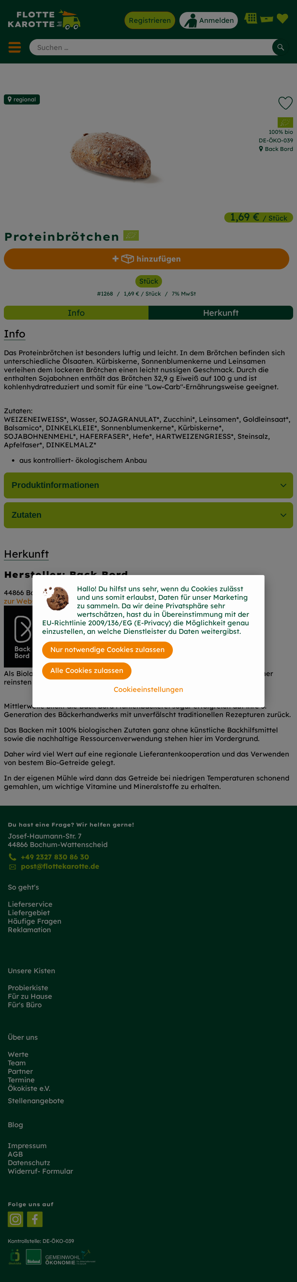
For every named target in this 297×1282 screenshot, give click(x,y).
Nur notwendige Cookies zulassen (107, 649)
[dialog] (148, 641)
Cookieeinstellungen (148, 689)
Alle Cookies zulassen (86, 670)
